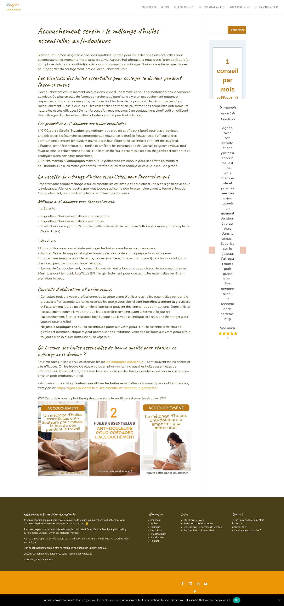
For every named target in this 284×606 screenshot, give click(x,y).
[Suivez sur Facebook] (182, 584)
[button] (212, 250)
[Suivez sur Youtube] (206, 584)
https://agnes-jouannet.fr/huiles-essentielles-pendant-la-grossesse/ (107, 388)
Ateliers (155, 523)
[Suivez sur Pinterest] (195, 591)
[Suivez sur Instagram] (190, 584)
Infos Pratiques (158, 534)
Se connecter (266, 7)
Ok (236, 600)
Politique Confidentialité (198, 523)
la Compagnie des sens (123, 362)
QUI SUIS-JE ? (184, 7)
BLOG (165, 7)
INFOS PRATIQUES (211, 7)
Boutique (155, 527)
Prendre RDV (157, 537)
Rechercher (237, 30)
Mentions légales (194, 520)
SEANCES (149, 7)
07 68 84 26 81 (239, 527)
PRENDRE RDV (240, 7)
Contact (155, 541)
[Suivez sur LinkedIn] (198, 584)
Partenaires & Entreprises (199, 530)
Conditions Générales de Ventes (203, 527)
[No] (279, 600)
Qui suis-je (156, 530)
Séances (155, 520)
